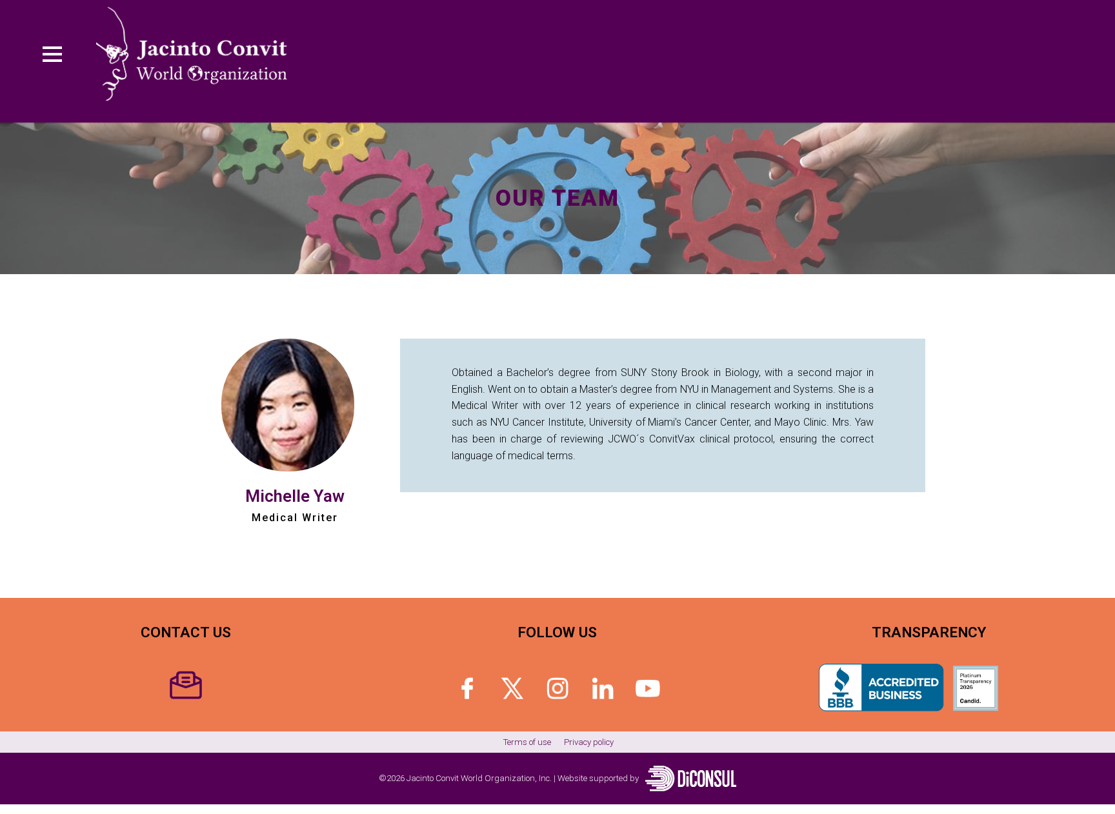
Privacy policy (589, 742)
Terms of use (527, 742)
